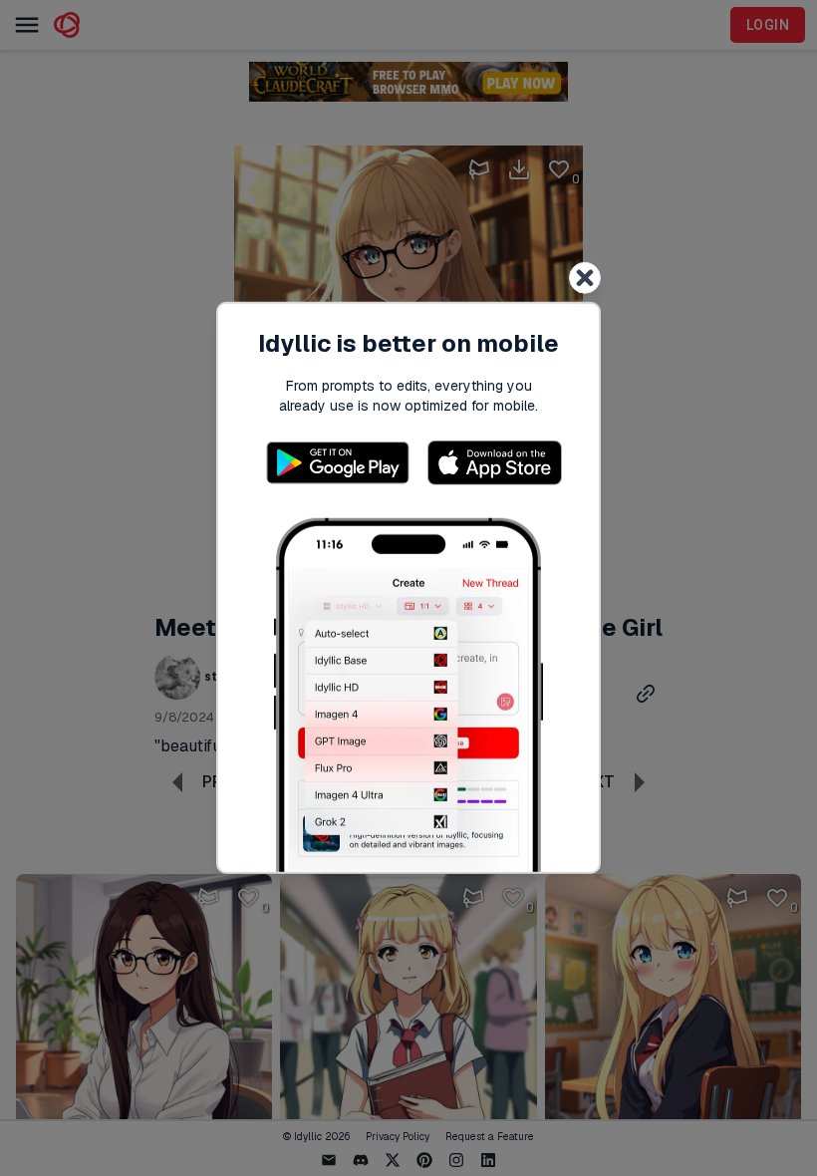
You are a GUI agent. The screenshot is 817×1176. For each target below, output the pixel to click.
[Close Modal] (585, 278)
